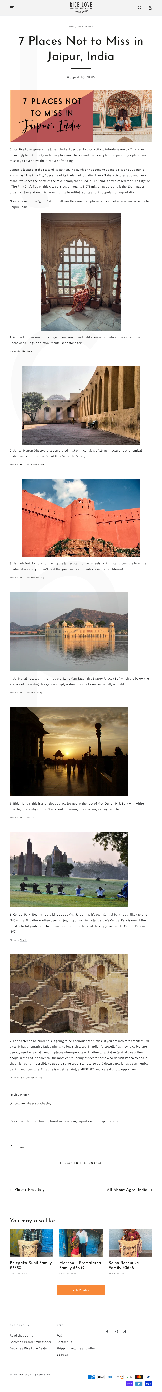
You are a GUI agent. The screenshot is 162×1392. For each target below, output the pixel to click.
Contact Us (64, 1342)
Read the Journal (22, 1335)
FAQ (59, 1335)
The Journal (84, 26)
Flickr (23, 464)
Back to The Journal (83, 1163)
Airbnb (23, 940)
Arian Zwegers (38, 692)
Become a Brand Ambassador (30, 1342)
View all (81, 1290)
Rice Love (24, 1374)
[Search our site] (140, 7)
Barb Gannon (37, 464)
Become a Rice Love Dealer (29, 1348)
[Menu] (12, 7)
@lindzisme (26, 351)
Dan (33, 817)
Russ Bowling (37, 577)
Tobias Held (36, 1077)
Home (72, 26)
